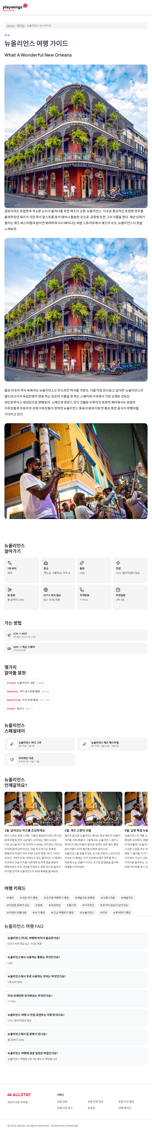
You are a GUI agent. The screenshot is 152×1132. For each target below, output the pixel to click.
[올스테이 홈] (15, 7)
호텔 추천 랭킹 (126, 1101)
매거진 (20, 25)
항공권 (91, 1108)
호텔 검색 (62, 1101)
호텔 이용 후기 (65, 1108)
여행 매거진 (124, 1108)
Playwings (72, 1125)
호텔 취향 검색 (95, 1101)
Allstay (11, 25)
